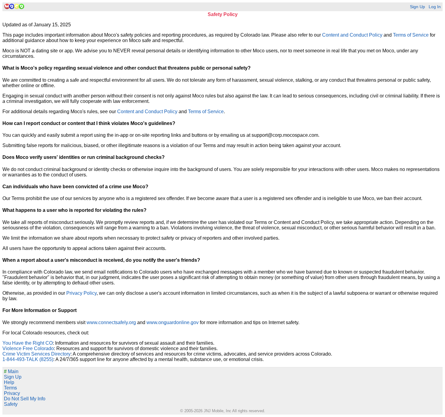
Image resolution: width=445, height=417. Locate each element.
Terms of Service (411, 35)
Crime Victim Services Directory (36, 353)
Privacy (12, 393)
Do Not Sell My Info (24, 398)
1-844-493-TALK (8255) (27, 359)
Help (9, 382)
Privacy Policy (81, 293)
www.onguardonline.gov (173, 322)
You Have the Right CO (27, 343)
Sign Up (417, 7)
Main (11, 371)
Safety (11, 404)
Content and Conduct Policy (352, 35)
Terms (10, 387)
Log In (435, 7)
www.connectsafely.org (111, 322)
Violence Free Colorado (28, 348)
